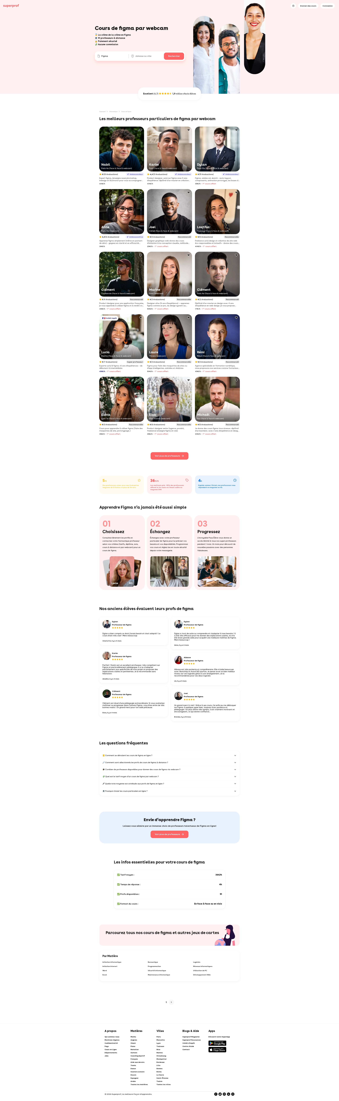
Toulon (159, 1081)
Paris (159, 1037)
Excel (104, 975)
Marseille (161, 1040)
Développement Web (202, 975)
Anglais (134, 1040)
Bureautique (153, 962)
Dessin (133, 1075)
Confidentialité (111, 1043)
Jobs (106, 1056)
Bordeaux (160, 1062)
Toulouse (160, 1046)
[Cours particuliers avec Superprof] (11, 5)
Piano (133, 1046)
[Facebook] (215, 1094)
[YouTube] (232, 1094)
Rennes (159, 1068)
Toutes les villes (164, 1084)
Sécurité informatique (157, 971)
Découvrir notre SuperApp (219, 1037)
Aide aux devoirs (137, 1062)
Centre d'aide (188, 1046)
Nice (158, 1049)
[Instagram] (224, 1094)
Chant (133, 1043)
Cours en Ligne (111, 1049)
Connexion (328, 6)
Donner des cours (308, 6)
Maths (133, 1037)
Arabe (133, 1081)
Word (104, 971)
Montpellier (162, 1059)
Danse (133, 1068)
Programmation (154, 966)
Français (134, 1059)
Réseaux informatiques (202, 966)
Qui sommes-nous (112, 1037)
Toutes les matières (139, 1084)
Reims (159, 1072)
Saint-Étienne (162, 1078)
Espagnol (134, 1078)
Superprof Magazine (191, 1037)
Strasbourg (161, 1056)
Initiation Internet (109, 966)
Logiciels (196, 962)
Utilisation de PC (200, 971)
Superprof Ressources (191, 1040)
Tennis (133, 1065)
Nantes (160, 1053)
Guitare (134, 1053)
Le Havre (160, 1075)
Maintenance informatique (159, 975)
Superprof (102, 111)
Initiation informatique (111, 962)
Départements (111, 1053)
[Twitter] (220, 1094)
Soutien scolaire (137, 1072)
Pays (107, 1046)
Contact (186, 1049)
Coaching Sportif (138, 1056)
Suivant (171, 1002)
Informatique (113, 111)
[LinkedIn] (228, 1094)
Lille (158, 1065)
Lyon (158, 1043)
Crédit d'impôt (188, 1043)
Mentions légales (112, 1040)
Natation (135, 1049)
